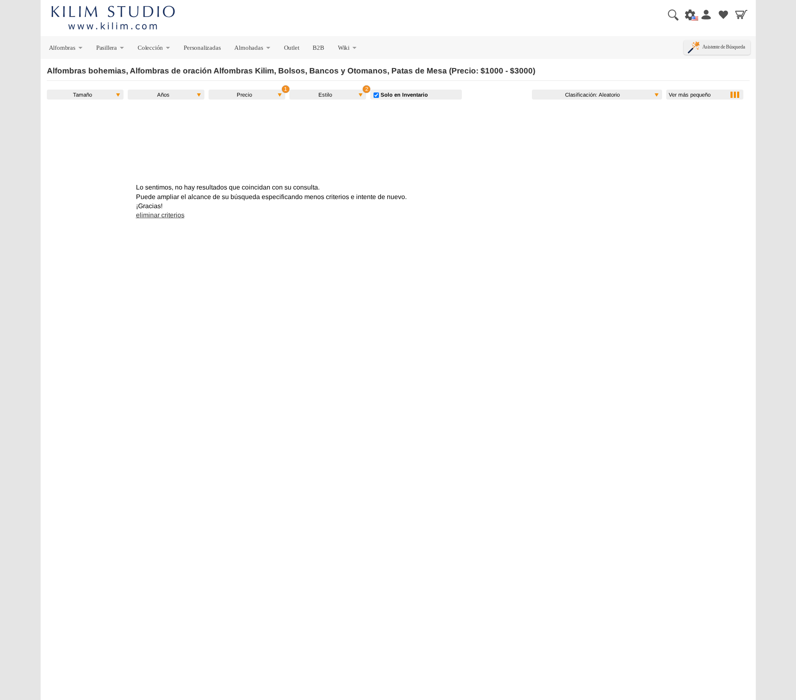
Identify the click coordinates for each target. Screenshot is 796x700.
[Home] (113, 19)
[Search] (670, 14)
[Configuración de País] (688, 14)
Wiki (348, 49)
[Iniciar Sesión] (705, 14)
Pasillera (110, 49)
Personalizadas (202, 47)
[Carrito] (741, 14)
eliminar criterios (160, 215)
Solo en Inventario (403, 94)
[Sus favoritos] (723, 14)
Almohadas (252, 49)
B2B (318, 47)
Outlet (291, 47)
